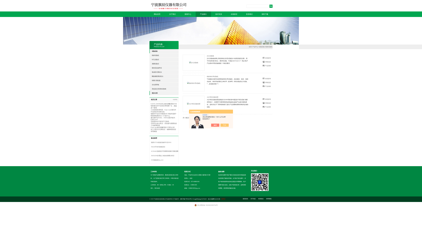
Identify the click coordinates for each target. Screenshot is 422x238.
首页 (250, 47)
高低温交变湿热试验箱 (159, 89)
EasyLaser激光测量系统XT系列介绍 (163, 127)
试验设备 (262, 47)
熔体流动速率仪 (157, 68)
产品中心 (255, 47)
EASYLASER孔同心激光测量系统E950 (164, 104)
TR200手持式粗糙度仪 (158, 147)
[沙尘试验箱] (193, 62)
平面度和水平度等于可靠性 (160, 121)
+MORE (175, 99)
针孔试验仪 (155, 59)
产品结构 (268, 66)
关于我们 (172, 14)
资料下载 (265, 14)
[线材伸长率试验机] (193, 83)
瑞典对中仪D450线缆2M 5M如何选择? (163, 114)
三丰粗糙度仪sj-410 (157, 160)
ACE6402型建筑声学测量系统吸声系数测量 (164, 151)
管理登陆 (268, 199)
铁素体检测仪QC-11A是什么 (160, 116)
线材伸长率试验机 (212, 76)
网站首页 (157, 14)
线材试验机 (155, 55)
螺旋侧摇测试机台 (157, 76)
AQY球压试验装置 (212, 97)
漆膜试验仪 (155, 64)
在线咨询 (268, 58)
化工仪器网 (211, 199)
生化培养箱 (155, 85)
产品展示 (203, 14)
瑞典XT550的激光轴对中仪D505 (161, 142)
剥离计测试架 (156, 80)
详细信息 (268, 62)
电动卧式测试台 (157, 72)
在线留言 (234, 14)
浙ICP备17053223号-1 (186, 199)
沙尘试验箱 (210, 56)
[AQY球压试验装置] (193, 104)
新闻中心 (188, 14)
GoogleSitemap (197, 199)
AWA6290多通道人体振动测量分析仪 (162, 155)
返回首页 (245, 199)
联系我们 (249, 14)
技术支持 (218, 14)
